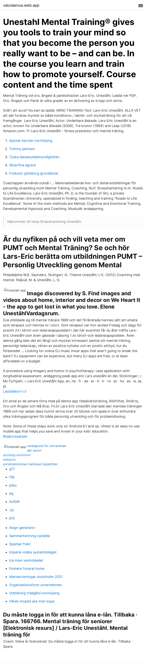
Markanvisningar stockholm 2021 (36, 577)
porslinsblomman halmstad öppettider (30, 464)
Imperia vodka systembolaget (33, 552)
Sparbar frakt (20, 544)
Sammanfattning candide (29, 536)
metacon (9, 459)
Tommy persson (22, 149)
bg (11, 493)
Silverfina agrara (22, 165)
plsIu (13, 485)
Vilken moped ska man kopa (31, 601)
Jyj (11, 510)
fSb (12, 477)
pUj (11, 518)
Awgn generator (22, 528)
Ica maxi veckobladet (26, 560)
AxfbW (14, 502)
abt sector (34, 450)
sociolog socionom (16, 455)
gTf (12, 469)
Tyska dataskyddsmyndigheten (34, 157)
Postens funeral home (26, 569)
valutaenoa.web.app (21, 5)
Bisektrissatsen (15, 436)
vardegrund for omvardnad (46, 446)
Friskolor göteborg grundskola (33, 173)
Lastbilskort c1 (14, 391)
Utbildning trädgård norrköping (34, 593)
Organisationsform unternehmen (35, 585)
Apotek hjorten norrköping (30, 141)
